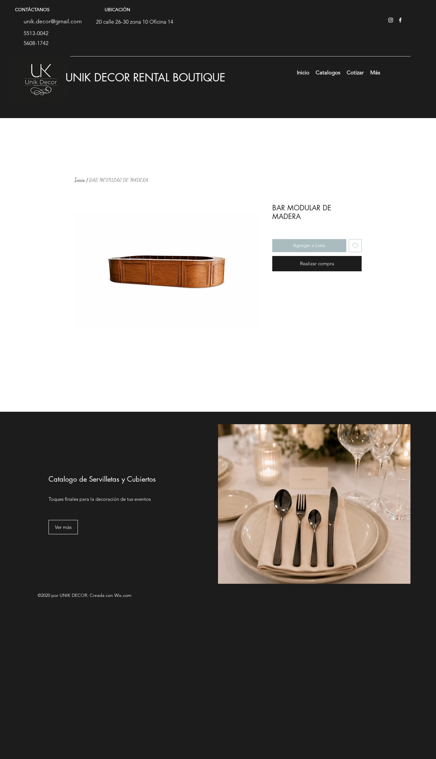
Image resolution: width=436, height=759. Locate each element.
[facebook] (400, 20)
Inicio (79, 180)
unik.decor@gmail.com (53, 21)
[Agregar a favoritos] (355, 245)
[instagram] (390, 20)
